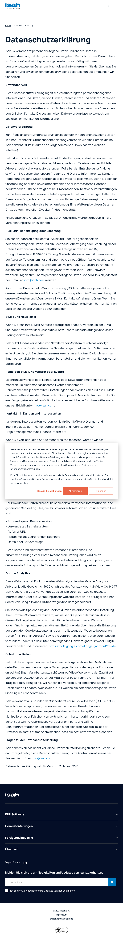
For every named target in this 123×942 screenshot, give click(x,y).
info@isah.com (34, 280)
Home (8, 26)
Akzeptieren (75, 490)
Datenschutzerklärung (61, 918)
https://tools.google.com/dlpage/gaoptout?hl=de (82, 646)
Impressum (61, 914)
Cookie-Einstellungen (49, 490)
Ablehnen (101, 490)
